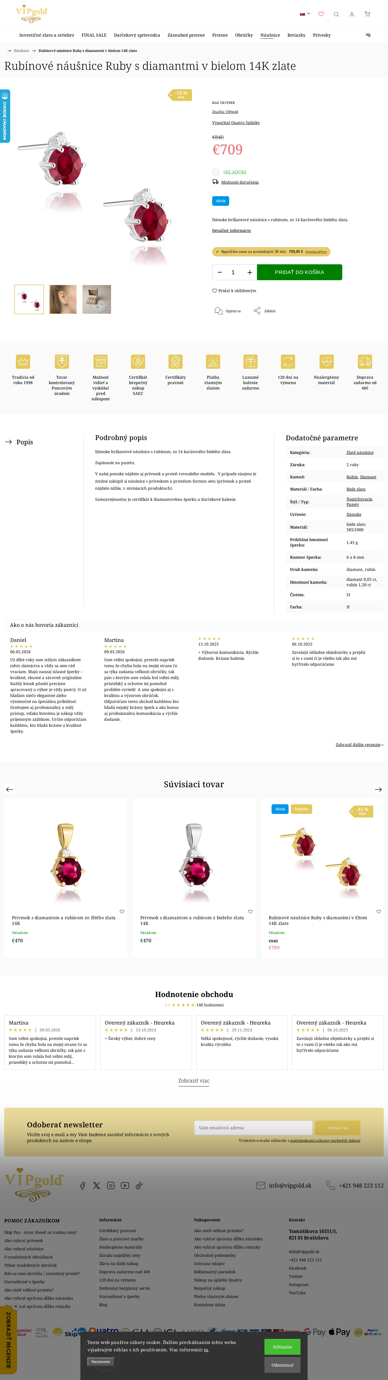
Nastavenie (100, 1362)
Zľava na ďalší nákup (119, 1263)
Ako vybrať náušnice (23, 1248)
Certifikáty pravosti (117, 1230)
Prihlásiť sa (338, 1128)
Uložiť (229, 329)
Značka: (225, 111)
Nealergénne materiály (120, 1247)
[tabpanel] (66, 878)
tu (206, 1349)
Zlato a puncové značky (121, 1238)
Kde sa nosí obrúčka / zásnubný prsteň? (42, 1273)
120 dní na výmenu (117, 1280)
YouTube (125, 1185)
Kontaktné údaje (209, 1304)
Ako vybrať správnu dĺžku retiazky (37, 1306)
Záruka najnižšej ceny (119, 1255)
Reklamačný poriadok (214, 1271)
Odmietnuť (282, 1365)
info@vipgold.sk (290, 1185)
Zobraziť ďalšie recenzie (358, 744)
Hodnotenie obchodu (194, 994)
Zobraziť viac (194, 1080)
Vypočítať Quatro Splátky (236, 122)
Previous (10, 789)
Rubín (352, 476)
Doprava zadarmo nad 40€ (124, 1271)
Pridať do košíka (299, 272)
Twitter (296, 1276)
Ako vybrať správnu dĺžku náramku (38, 1298)
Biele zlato (356, 489)
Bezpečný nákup (209, 1288)
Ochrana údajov (209, 1263)
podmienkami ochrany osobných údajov (325, 1140)
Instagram (111, 1185)
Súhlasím (282, 1347)
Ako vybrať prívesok (23, 1240)
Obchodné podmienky (215, 1255)
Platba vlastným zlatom (216, 1296)
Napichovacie (359, 499)
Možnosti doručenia (240, 182)
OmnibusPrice (316, 252)
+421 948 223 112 (361, 1185)
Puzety (353, 504)
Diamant (368, 476)
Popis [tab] (24, 441)
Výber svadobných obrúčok (30, 1265)
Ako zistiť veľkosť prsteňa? (29, 1290)
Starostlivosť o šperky (24, 1281)
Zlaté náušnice (360, 452)
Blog (103, 1304)
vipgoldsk (96, 1185)
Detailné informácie (231, 230)
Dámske (354, 514)
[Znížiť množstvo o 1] (219, 272)
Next (379, 789)
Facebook (82, 1185)
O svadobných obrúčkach (28, 1257)
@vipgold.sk (139, 1185)
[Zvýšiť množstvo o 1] (250, 272)
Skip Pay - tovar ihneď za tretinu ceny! (40, 1232)
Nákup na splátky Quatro (218, 1280)
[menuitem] (46, 35)
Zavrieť (355, 329)
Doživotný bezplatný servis (124, 1288)
